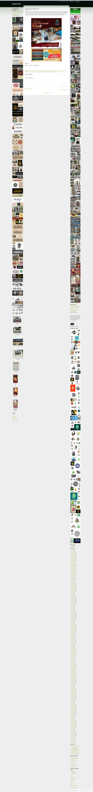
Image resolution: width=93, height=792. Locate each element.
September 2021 (73, 565)
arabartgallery (73, 771)
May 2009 (72, 717)
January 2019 (73, 586)
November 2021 (73, 564)
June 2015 (72, 635)
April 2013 (72, 661)
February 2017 (73, 612)
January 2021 (73, 570)
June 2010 (72, 700)
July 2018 (72, 592)
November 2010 (73, 694)
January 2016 (73, 626)
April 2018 (72, 595)
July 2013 (72, 657)
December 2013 (73, 652)
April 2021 (72, 566)
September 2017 (73, 603)
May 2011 (72, 686)
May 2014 (72, 647)
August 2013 (73, 656)
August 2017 (73, 604)
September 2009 (73, 712)
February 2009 (73, 721)
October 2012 (73, 669)
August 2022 (73, 561)
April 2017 (72, 609)
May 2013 (72, 660)
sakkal (72, 784)
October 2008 (73, 725)
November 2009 (73, 709)
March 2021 (73, 568)
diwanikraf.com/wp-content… (75, 745)
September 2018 (73, 590)
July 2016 (72, 620)
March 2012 (73, 673)
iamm (72, 775)
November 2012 (73, 668)
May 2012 (72, 670)
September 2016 (73, 618)
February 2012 (73, 674)
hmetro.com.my (73, 759)
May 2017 (72, 608)
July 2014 (72, 644)
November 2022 (73, 560)
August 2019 (73, 579)
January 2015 (73, 642)
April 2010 (72, 703)
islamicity (72, 780)
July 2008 (72, 729)
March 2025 (73, 551)
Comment (64, 85)
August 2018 (73, 591)
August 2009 (73, 713)
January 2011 (73, 691)
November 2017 (73, 600)
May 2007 (72, 739)
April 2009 (72, 718)
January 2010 (73, 707)
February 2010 (73, 705)
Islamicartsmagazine (74, 761)
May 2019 (72, 582)
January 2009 (73, 722)
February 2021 (73, 569)
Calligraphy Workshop (28, 88)
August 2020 (73, 574)
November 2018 (73, 587)
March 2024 (73, 555)
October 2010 (73, 695)
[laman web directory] (73, 787)
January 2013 (73, 665)
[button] (72, 16)
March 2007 (73, 742)
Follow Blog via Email (75, 315)
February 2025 (73, 552)
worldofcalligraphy (73, 785)
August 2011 (73, 682)
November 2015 (73, 629)
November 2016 (73, 616)
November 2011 (73, 678)
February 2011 (73, 690)
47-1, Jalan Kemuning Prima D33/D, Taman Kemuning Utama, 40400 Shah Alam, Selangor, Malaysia (17, 12)
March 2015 (73, 639)
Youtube (72, 766)
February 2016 (73, 625)
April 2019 (72, 583)
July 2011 (72, 683)
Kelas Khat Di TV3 (37, 70)
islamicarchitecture (74, 777)
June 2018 (72, 594)
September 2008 (73, 726)
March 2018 (73, 596)
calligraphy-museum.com (74, 758)
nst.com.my (72, 763)
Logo (64, 1)
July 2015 (72, 634)
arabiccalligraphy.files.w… (75, 747)
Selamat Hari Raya (77, 1)
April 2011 (72, 687)
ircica (72, 776)
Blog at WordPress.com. (46, 93)
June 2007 (72, 738)
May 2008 (72, 730)
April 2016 (72, 622)
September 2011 (73, 681)
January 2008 (73, 734)
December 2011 (73, 677)
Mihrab (67, 1)
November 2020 (73, 573)
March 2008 (73, 731)
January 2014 (73, 651)
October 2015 (73, 630)
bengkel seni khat (62, 70)
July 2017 (72, 605)
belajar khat (58, 70)
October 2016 (73, 617)
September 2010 (73, 696)
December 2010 (73, 692)
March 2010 (73, 704)
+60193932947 (14, 14)
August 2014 (73, 643)
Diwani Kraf (16, 4)
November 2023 (73, 557)
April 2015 (72, 638)
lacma (72, 781)
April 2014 (72, 648)
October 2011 (73, 679)
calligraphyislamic (73, 772)
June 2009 (72, 716)
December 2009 (73, 708)
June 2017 (72, 607)
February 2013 (73, 664)
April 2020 (72, 577)
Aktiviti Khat (29, 70)
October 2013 (73, 655)
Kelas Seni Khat (42, 70)
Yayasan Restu (52, 70)
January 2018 (73, 599)
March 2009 (73, 720)
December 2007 (73, 735)
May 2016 (72, 621)
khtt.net (72, 762)
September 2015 (73, 631)
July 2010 (72, 699)
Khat (61, 1)
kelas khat (32, 70)
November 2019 (73, 578)
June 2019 (72, 581)
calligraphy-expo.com (74, 757)
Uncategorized (47, 70)
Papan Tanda (71, 1)
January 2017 (73, 613)
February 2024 (73, 556)
